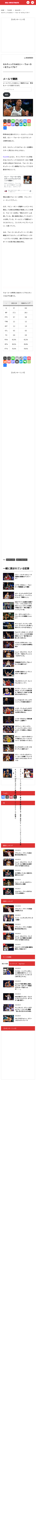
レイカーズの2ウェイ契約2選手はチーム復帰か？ (23, 720)
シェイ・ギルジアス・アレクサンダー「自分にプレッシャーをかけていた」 (23, 654)
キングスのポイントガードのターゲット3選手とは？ (23, 748)
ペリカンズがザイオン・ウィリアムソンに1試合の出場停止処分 (23, 644)
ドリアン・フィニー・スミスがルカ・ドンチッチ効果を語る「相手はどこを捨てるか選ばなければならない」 (23, 691)
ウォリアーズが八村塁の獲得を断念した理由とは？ (24, 948)
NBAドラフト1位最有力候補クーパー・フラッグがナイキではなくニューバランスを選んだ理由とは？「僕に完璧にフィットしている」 (23, 605)
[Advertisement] (18, 35)
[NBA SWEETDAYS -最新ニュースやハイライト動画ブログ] (11, 2)
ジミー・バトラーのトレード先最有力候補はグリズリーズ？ (23, 576)
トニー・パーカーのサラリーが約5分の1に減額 (23, 883)
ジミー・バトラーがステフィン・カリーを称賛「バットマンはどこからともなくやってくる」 (23, 757)
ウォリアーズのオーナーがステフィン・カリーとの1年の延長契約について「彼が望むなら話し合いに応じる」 (24, 635)
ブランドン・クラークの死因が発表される (23, 909)
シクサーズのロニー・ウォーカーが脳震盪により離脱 (23, 586)
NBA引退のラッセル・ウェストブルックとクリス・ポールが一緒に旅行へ (23, 998)
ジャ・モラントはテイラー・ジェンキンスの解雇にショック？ (23, 616)
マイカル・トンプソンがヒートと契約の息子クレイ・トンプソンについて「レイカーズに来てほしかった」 (23, 973)
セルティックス (10, 559)
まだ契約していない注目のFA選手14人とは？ (23, 874)
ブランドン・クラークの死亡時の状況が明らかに (23, 854)
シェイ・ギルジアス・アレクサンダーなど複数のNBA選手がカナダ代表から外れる (23, 864)
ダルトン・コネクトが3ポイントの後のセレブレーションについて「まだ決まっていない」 (24, 738)
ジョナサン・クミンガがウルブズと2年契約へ (23, 892)
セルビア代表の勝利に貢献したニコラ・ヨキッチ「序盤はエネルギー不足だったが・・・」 (23, 986)
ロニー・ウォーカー (22, 559)
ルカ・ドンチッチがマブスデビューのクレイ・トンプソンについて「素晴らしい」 (23, 595)
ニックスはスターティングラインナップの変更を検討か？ (23, 701)
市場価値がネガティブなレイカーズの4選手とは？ (23, 663)
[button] (28, 2)
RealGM (5, 157)
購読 (6, 95)
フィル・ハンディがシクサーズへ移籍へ (24, 919)
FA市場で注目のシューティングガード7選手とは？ (23, 672)
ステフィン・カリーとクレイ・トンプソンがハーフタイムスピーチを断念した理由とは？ (23, 729)
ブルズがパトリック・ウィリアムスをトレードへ (23, 682)
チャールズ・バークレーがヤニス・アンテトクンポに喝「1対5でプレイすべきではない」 (23, 625)
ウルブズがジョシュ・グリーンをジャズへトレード (23, 1019)
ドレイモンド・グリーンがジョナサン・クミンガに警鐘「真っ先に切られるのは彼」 (23, 1009)
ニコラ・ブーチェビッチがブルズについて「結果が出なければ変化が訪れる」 (23, 710)
